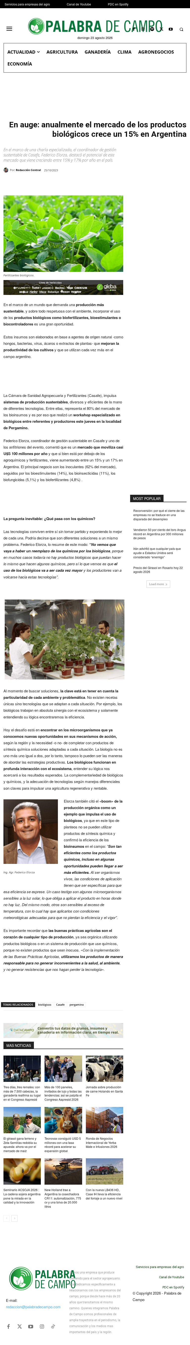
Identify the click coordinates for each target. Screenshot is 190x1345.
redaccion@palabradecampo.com (33, 1306)
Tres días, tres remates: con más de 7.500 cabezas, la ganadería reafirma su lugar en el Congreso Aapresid (22, 1093)
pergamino (77, 1004)
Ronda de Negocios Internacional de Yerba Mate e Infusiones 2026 (101, 1142)
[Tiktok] (52, 1326)
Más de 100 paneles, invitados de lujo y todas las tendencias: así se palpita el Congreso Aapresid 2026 (63, 1093)
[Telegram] (83, 183)
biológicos (44, 1004)
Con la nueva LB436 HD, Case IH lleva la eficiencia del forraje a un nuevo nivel (104, 1194)
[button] (181, 29)
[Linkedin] (72, 183)
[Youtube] (170, 29)
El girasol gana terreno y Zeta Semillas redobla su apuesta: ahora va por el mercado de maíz (20, 1144)
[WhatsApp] (60, 183)
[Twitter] (19, 1326)
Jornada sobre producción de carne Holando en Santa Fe (104, 1091)
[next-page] (14, 1218)
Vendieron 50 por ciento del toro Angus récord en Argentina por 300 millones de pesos (159, 534)
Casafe (60, 1004)
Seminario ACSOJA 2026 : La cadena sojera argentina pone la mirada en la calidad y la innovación (22, 1196)
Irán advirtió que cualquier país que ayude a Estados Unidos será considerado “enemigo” (157, 552)
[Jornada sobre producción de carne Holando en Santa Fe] (104, 1069)
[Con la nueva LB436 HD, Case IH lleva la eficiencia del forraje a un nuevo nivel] (104, 1171)
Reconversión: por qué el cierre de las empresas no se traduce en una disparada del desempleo (159, 514)
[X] (161, 29)
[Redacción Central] (6, 170)
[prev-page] (6, 1218)
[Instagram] (143, 29)
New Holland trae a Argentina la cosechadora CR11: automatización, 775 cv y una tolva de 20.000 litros (63, 1198)
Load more (156, 584)
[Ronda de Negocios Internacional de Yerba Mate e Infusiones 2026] (104, 1120)
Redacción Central (28, 170)
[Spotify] (152, 29)
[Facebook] (133, 29)
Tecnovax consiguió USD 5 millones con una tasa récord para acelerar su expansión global (63, 1144)
